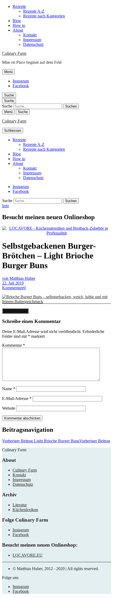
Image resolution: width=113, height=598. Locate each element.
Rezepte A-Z (33, 11)
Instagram (21, 81)
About (18, 30)
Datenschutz (33, 44)
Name (8, 388)
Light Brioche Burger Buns (56, 441)
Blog (17, 20)
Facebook (21, 86)
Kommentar (13, 345)
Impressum (32, 39)
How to (19, 25)
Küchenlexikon (25, 509)
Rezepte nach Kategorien (44, 16)
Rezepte (19, 6)
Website (8, 408)
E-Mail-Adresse (17, 398)
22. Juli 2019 (13, 283)
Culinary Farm (14, 53)
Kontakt (30, 35)
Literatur (20, 505)
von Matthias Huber (18, 278)
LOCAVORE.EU (28, 555)
